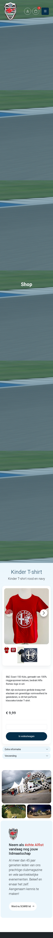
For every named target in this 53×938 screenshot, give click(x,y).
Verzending (10, 755)
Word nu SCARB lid (21, 906)
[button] (27, 11)
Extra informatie (13, 749)
